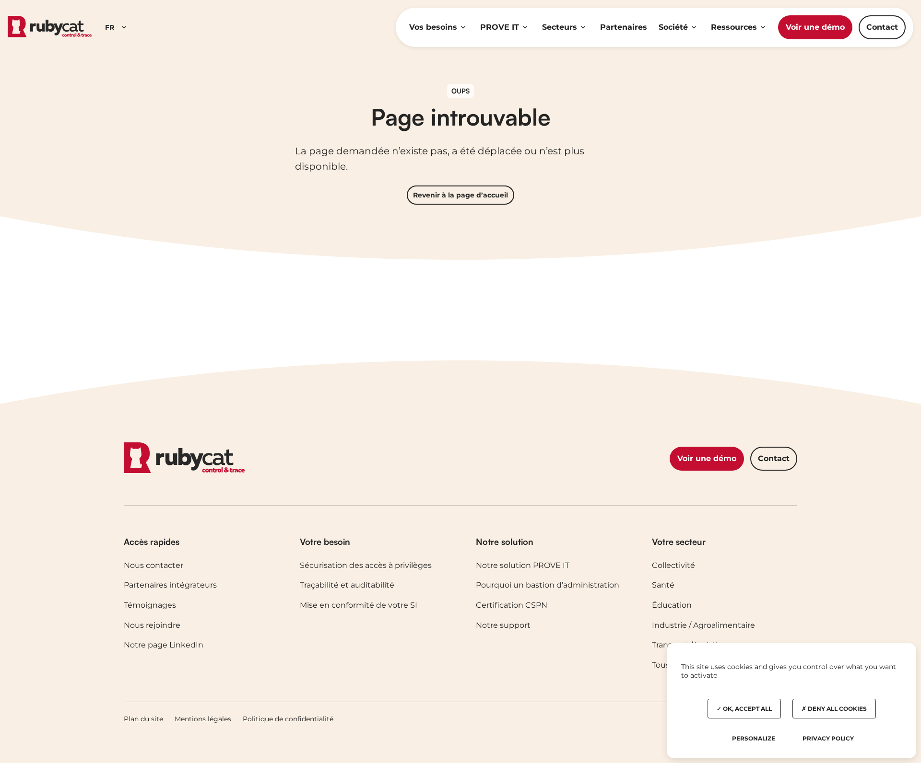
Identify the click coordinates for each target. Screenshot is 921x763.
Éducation (672, 605)
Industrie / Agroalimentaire (703, 625)
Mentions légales (203, 719)
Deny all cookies (836, 708)
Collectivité (673, 565)
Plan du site (143, 719)
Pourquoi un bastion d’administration (547, 585)
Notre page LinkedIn (163, 644)
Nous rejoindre (152, 625)
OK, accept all (746, 708)
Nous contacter (153, 565)
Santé (663, 585)
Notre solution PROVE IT (522, 565)
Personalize (753, 738)
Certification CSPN (511, 605)
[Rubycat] (50, 27)
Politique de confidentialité (288, 719)
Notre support (503, 625)
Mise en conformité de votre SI (358, 605)
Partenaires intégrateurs (170, 585)
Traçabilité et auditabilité (347, 585)
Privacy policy (828, 738)
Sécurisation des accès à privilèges (366, 565)
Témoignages (150, 605)
